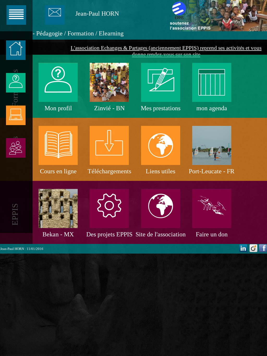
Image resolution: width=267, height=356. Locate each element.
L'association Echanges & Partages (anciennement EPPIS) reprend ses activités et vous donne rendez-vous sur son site (166, 51)
